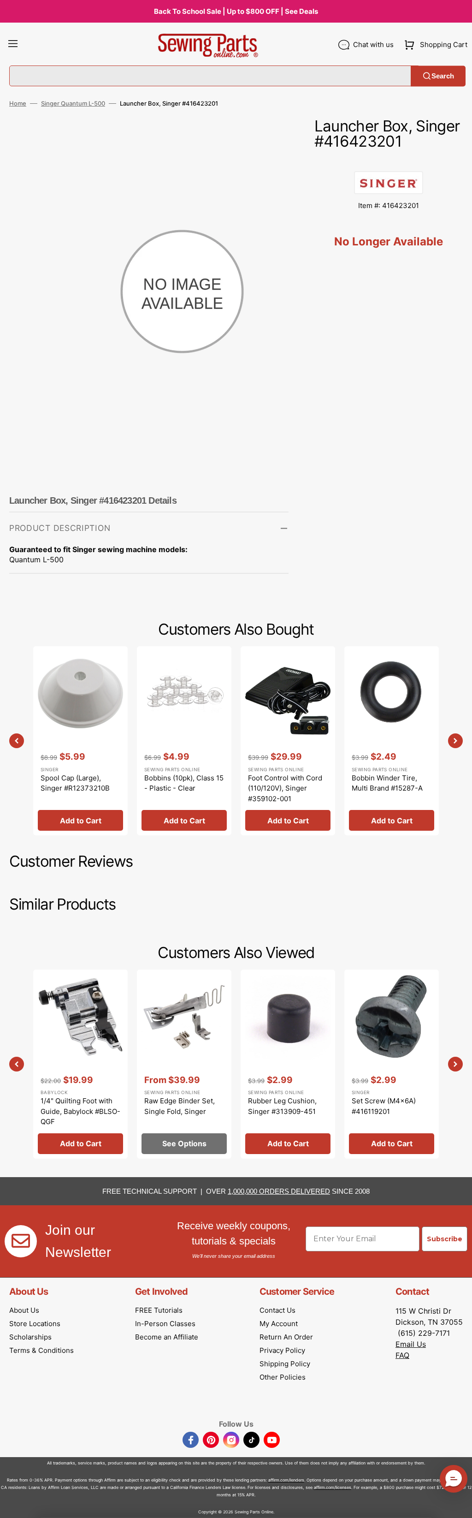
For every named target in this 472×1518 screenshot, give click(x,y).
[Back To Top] (458, 1504)
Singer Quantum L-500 (73, 103)
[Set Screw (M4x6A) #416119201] (391, 1064)
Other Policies (283, 1377)
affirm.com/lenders (286, 1479)
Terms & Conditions (41, 1350)
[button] (13, 45)
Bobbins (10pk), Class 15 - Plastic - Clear (184, 783)
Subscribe (444, 1239)
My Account (279, 1323)
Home (17, 103)
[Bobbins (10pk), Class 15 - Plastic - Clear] (184, 740)
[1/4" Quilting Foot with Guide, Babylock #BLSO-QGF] (80, 1064)
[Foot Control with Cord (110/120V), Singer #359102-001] (288, 740)
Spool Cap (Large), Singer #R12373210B (75, 783)
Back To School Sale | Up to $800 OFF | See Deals (236, 11)
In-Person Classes (165, 1323)
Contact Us (277, 1310)
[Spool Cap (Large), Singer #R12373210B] (80, 740)
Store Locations (34, 1323)
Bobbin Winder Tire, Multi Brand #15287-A (387, 783)
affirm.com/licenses (332, 1487)
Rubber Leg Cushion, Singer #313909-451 (282, 1106)
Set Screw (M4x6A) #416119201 (384, 1106)
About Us (24, 1310)
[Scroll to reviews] (388, 162)
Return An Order (286, 1337)
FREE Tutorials (159, 1310)
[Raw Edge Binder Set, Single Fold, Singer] (184, 1064)
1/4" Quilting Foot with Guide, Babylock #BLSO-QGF (80, 1111)
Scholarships (30, 1337)
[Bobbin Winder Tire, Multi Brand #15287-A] (391, 740)
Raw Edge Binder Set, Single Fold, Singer (179, 1106)
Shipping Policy (285, 1363)
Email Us (410, 1344)
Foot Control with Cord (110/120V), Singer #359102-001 (285, 788)
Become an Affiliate (166, 1337)
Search (442, 76)
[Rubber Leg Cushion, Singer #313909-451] (288, 1064)
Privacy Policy (282, 1350)
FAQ (402, 1355)
